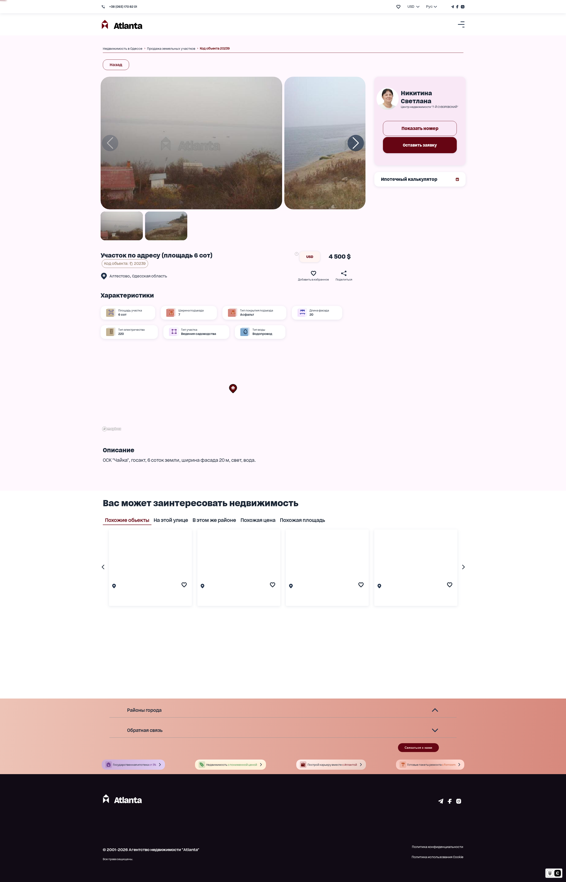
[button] (233, 388)
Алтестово (119, 276)
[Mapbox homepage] (111, 428)
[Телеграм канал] (453, 6)
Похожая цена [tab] (258, 520)
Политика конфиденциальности (437, 847)
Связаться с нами (418, 747)
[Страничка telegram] (440, 802)
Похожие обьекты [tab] (127, 520)
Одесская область (149, 276)
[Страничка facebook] (450, 802)
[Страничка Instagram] (462, 7)
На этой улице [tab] (171, 520)
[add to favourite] (398, 7)
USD (309, 257)
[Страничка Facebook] (457, 7)
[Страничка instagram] (458, 802)
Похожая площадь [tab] (302, 520)
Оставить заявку (420, 145)
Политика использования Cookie (437, 857)
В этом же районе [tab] (214, 520)
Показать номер (420, 128)
